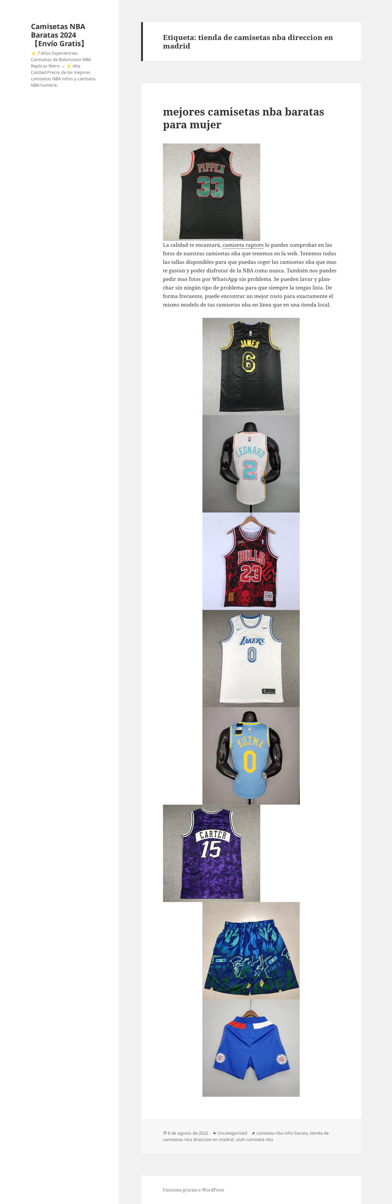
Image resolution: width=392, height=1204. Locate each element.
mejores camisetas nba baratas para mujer (243, 117)
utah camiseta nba (254, 1139)
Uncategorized (232, 1133)
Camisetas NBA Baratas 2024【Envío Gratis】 (59, 34)
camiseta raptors (243, 244)
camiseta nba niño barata (282, 1133)
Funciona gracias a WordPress (193, 1190)
